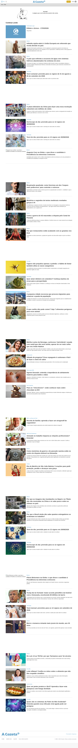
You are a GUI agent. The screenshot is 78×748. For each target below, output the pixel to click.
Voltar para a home (46, 14)
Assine (68, 1)
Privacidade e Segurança (71, 734)
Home (2, 4)
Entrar (73, 1)
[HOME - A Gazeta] (39, 2)
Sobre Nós (9, 739)
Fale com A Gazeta (23, 739)
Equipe (15, 739)
